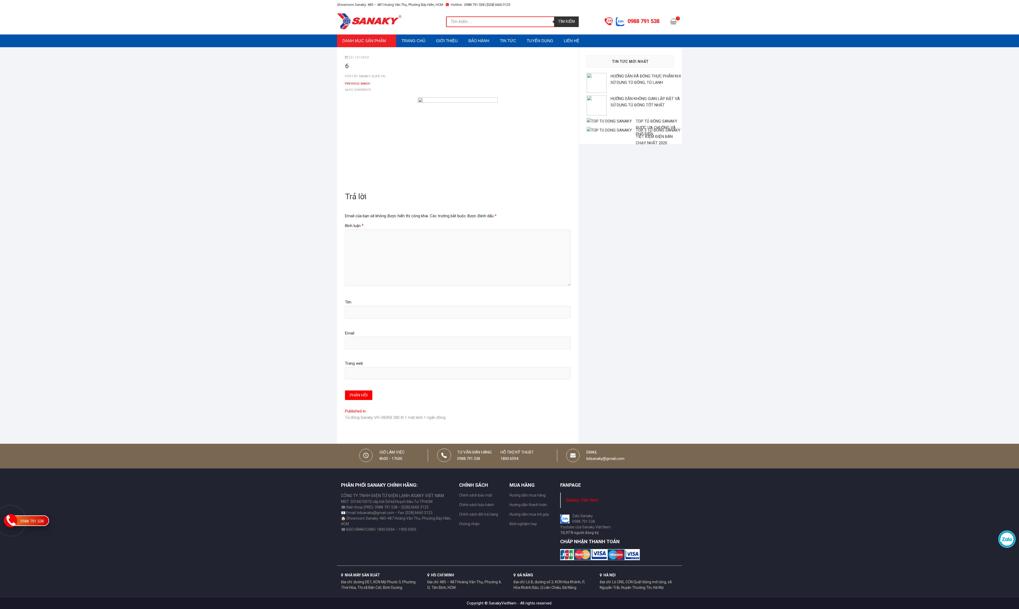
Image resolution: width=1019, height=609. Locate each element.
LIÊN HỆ (571, 40)
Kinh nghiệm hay (523, 524)
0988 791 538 (32, 521)
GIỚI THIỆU (447, 40)
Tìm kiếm (566, 21)
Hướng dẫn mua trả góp (529, 514)
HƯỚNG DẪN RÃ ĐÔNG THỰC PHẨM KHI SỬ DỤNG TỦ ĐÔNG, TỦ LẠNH (646, 79)
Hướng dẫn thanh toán (528, 505)
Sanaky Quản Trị (371, 76)
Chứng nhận (469, 524)
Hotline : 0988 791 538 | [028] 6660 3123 (480, 5)
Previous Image (357, 83)
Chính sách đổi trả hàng (478, 514)
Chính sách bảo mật (475, 495)
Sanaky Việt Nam (582, 500)
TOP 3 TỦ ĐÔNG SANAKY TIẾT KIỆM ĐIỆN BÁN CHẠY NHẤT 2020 (658, 136)
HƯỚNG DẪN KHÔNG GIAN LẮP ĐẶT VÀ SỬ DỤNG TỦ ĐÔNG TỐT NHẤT (645, 101)
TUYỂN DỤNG (540, 40)
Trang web (354, 363)
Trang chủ (413, 40)
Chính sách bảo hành (476, 505)
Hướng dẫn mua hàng (528, 495)
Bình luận (354, 225)
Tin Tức (508, 40)
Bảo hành (478, 40)
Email (349, 333)
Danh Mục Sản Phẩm (364, 40)
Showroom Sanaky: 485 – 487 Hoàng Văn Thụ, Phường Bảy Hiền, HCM (390, 5)
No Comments (360, 90)
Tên (348, 302)
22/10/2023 (358, 57)
